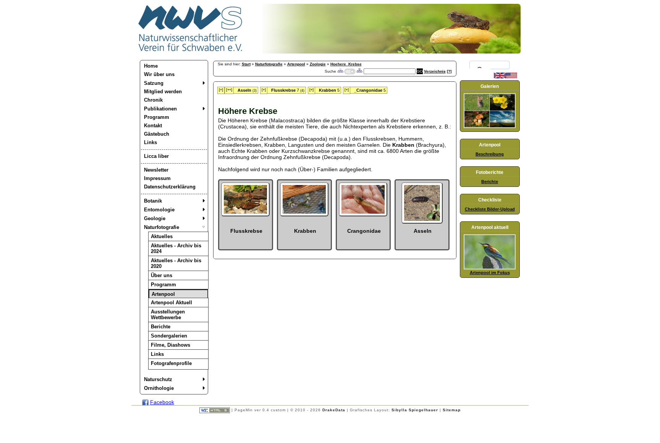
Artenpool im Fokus (490, 272)
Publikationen (160, 109)
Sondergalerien (169, 336)
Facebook (162, 402)
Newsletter (156, 170)
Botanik (153, 201)
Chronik (153, 100)
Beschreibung (490, 154)
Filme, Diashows (170, 345)
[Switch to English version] (505, 77)
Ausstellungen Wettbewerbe (168, 314)
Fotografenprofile (171, 363)
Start (246, 64)
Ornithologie (159, 388)
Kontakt (153, 125)
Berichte (160, 326)
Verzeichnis (435, 71)
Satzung (153, 83)
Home (151, 66)
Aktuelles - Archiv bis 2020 (176, 263)
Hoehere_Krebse (346, 64)
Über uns (161, 275)
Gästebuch (156, 134)
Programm (156, 117)
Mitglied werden (163, 91)
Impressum (157, 178)
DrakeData (333, 410)
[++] (229, 90)
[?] (449, 71)
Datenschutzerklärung (170, 187)
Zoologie (318, 64)
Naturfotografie (161, 227)
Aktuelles (162, 236)
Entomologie (159, 210)
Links (150, 142)
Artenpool (163, 294)
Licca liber (156, 156)
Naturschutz (158, 379)
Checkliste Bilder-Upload (490, 209)
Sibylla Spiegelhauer (414, 410)
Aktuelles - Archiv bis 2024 (176, 248)
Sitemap (452, 410)
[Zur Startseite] (190, 52)
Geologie (154, 218)
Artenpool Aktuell (171, 302)
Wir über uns (159, 74)
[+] (221, 90)
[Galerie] (490, 126)
